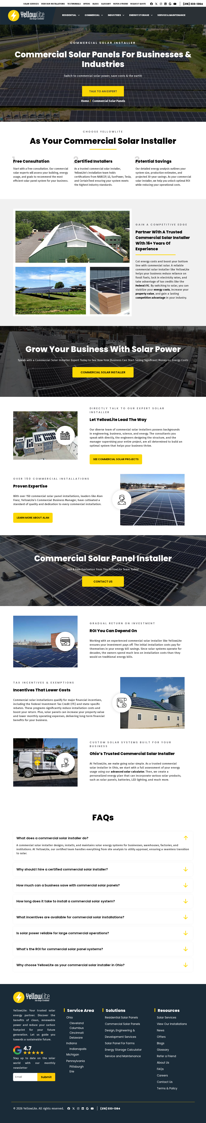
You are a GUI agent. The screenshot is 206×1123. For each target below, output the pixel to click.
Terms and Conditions (136, 603)
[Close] (190, 519)
